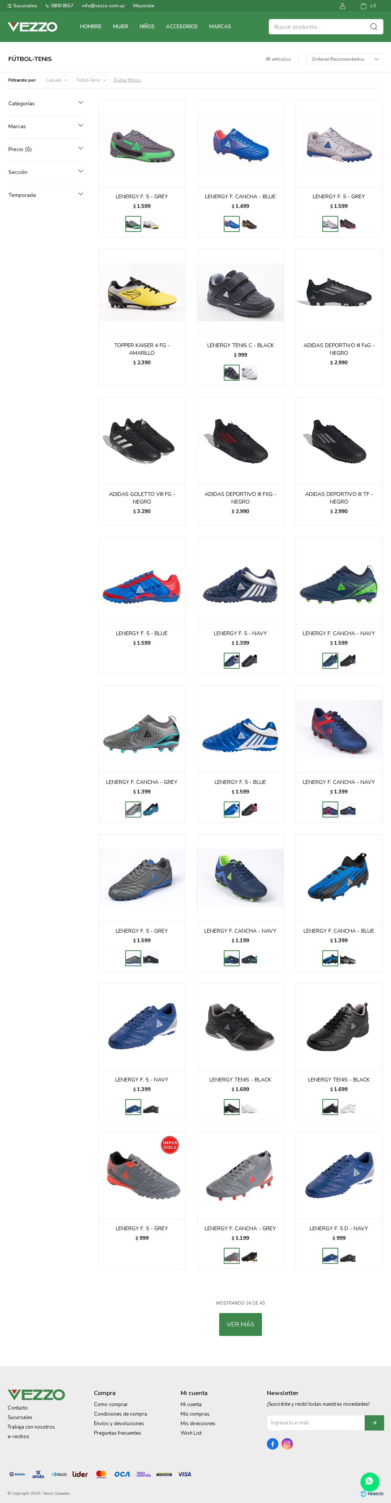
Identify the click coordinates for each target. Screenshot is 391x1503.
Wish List (191, 1433)
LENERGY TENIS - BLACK (240, 1079)
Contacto (18, 1408)
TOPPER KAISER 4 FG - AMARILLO (142, 349)
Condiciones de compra (120, 1414)
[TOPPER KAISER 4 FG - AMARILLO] (142, 292)
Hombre (91, 26)
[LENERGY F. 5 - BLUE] (142, 580)
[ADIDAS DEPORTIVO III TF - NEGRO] (339, 440)
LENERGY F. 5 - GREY (142, 196)
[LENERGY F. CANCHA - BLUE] (240, 143)
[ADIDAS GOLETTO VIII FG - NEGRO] (142, 440)
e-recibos (18, 1436)
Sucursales (25, 6)
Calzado (53, 80)
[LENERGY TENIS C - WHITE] (249, 372)
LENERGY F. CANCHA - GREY (142, 782)
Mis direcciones (198, 1423)
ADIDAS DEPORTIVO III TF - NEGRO (339, 498)
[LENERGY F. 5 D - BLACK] (347, 1255)
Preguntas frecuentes (117, 1433)
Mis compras (195, 1414)
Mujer (120, 26)
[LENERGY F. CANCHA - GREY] (142, 729)
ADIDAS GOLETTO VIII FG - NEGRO (142, 498)
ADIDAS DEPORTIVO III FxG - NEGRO (339, 349)
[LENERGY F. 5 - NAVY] (240, 580)
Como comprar (111, 1404)
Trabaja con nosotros (31, 1427)
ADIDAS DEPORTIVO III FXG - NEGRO (240, 498)
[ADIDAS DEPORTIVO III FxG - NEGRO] (339, 292)
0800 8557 (62, 6)
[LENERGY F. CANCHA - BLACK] (249, 224)
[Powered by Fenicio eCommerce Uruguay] (371, 1493)
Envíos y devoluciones (119, 1423)
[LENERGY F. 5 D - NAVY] (339, 1175)
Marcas (220, 26)
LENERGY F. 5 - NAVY (240, 633)
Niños (147, 26)
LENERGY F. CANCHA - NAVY (339, 633)
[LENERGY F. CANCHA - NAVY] (339, 580)
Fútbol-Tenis (88, 80)
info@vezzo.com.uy (103, 6)
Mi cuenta (191, 1404)
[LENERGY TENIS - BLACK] (240, 1026)
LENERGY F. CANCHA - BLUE (240, 196)
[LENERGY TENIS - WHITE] (249, 1107)
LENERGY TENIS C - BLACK (240, 345)
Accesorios (182, 26)
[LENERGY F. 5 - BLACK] (347, 224)
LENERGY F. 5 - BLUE (142, 633)
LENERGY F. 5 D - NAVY (339, 1228)
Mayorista (143, 6)
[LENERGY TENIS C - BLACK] (240, 292)
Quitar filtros (127, 80)
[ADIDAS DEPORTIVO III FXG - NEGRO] (240, 440)
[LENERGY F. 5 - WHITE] (150, 224)
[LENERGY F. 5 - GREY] (142, 143)
